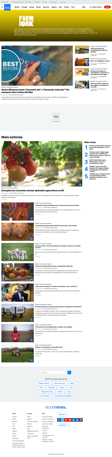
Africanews (30, 433)
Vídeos (14, 436)
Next (60, 7)
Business (46, 7)
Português (5, 2)
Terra (73, 7)
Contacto (44, 430)
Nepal (69, 392)
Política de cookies (47, 424)
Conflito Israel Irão (43, 383)
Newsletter (62, 425)
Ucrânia (62, 387)
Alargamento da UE (47, 392)
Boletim (29, 419)
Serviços (29, 413)
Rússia (72, 383)
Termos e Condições (48, 421)
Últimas (17, 7)
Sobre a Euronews (47, 416)
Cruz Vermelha (44, 396)
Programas (15, 438)
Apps (28, 428)
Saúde (14, 428)
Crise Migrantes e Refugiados (63, 396)
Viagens (54, 7)
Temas (14, 413)
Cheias (41, 387)
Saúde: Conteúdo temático (9, 87)
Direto (107, 7)
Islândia (60, 392)
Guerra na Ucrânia (59, 383)
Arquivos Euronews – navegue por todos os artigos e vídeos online (18, 445)
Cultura (66, 7)
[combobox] (69, 2)
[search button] (60, 2)
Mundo (38, 7)
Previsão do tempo (32, 421)
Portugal (24, 7)
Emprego (44, 433)
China (71, 387)
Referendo (51, 387)
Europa (31, 7)
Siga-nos (29, 426)
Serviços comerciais (47, 419)
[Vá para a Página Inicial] (7, 7)
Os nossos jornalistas (18, 440)
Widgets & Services (32, 431)
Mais (43, 413)
